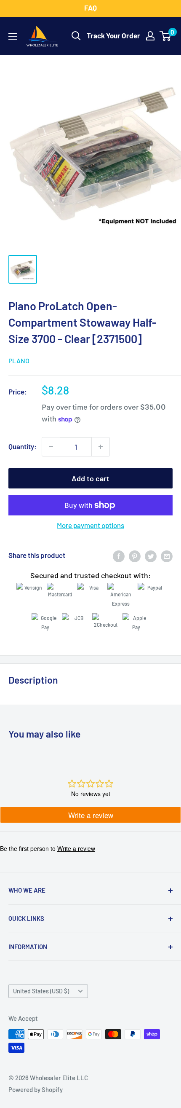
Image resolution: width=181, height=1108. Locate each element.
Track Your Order (113, 35)
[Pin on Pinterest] (135, 555)
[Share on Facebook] (119, 555)
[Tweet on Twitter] (151, 555)
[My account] (150, 35)
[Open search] (76, 35)
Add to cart (90, 478)
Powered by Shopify (35, 1089)
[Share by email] (167, 555)
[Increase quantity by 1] (100, 446)
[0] (165, 36)
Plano (18, 361)
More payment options (90, 525)
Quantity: (22, 446)
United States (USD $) (41, 991)
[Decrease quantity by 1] (51, 446)
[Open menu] (12, 36)
